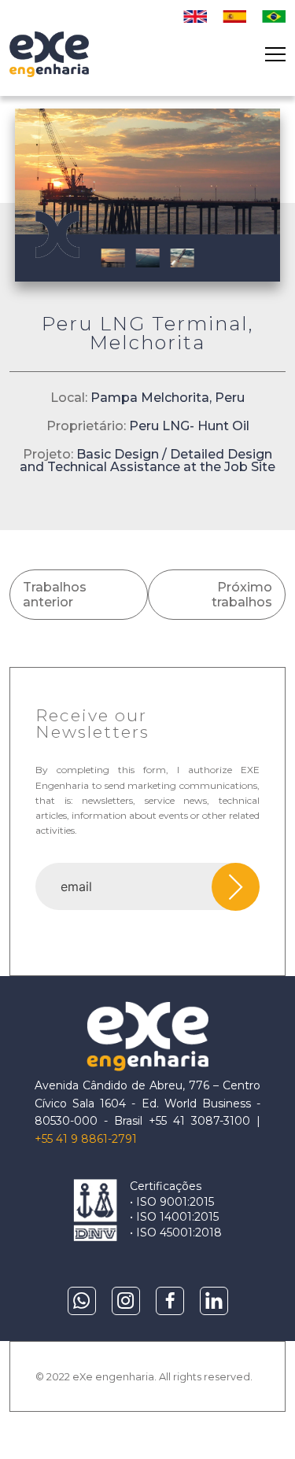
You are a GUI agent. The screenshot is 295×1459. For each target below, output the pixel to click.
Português (274, 16)
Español (234, 16)
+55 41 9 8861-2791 (86, 1139)
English (195, 16)
